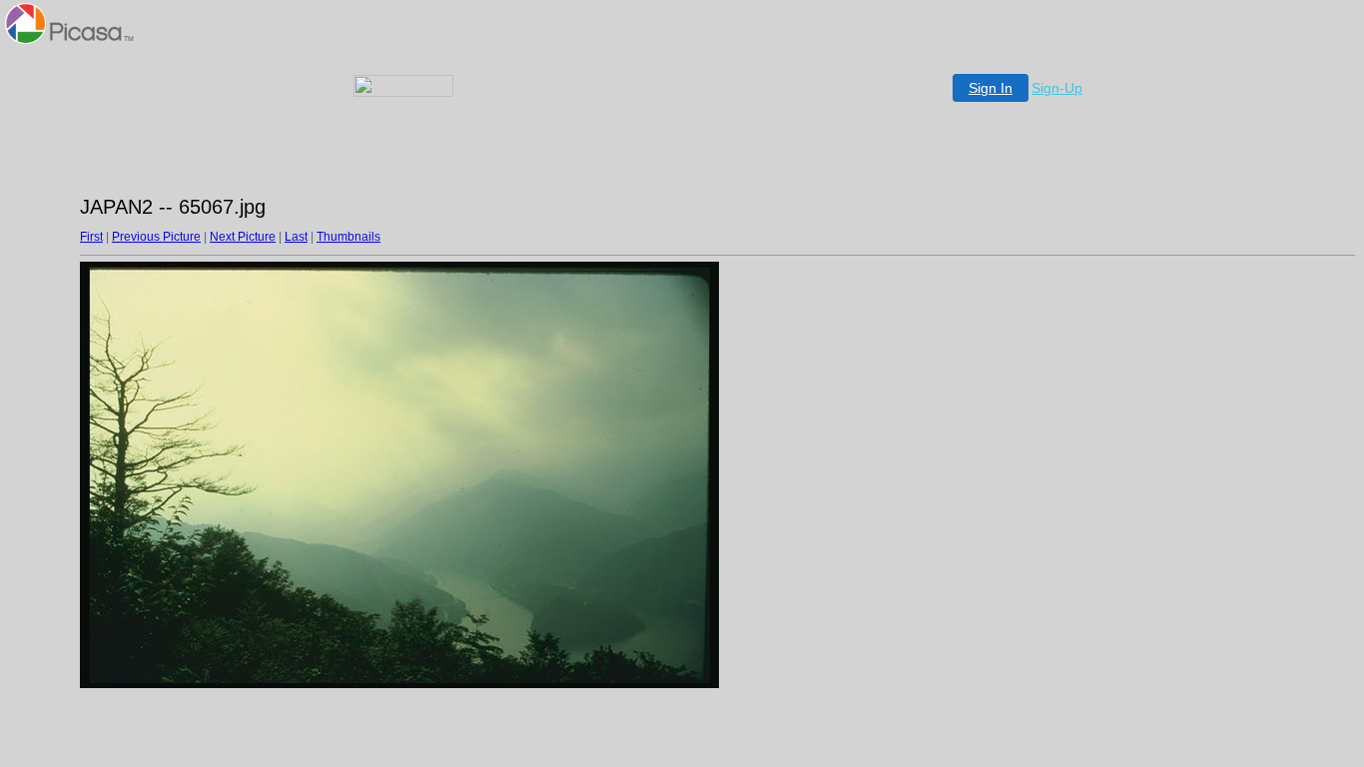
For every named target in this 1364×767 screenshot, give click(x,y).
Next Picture (243, 237)
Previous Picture (156, 237)
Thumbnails (348, 237)
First (91, 237)
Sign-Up (1056, 88)
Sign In (991, 88)
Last (296, 237)
